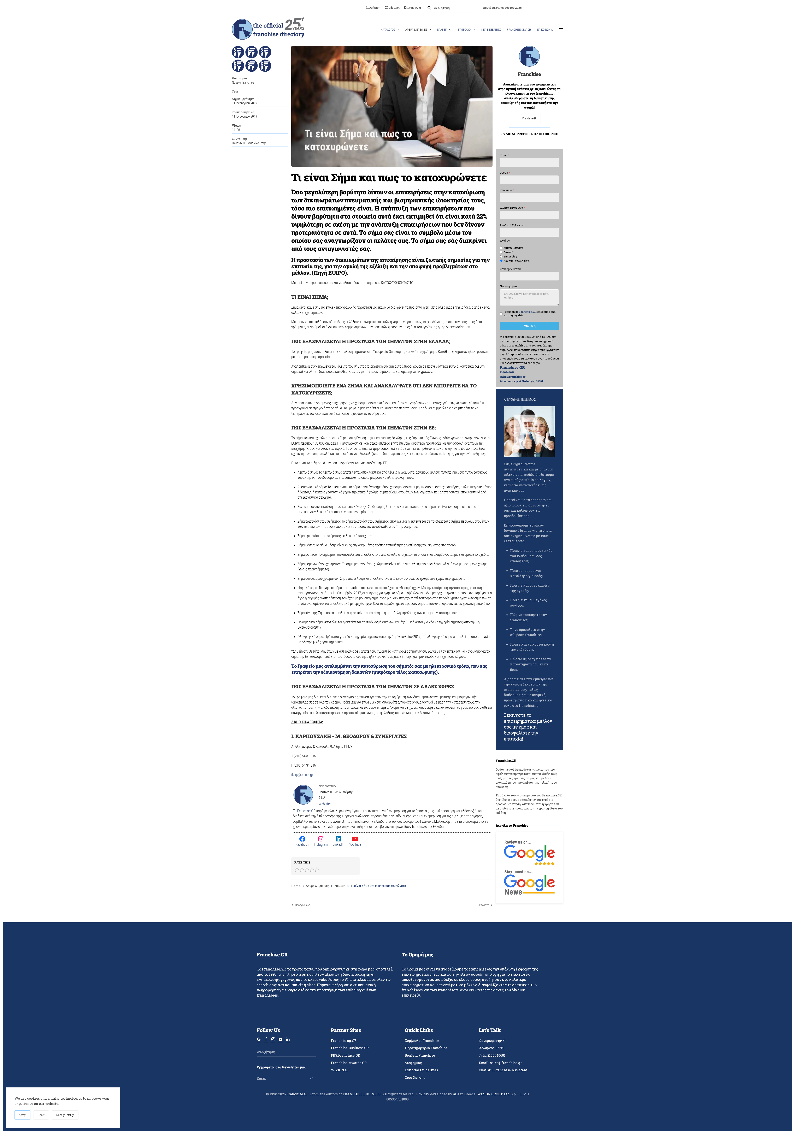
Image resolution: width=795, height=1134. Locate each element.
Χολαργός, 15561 (492, 1048)
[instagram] (273, 1041)
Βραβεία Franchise (420, 1055)
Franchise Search (519, 29)
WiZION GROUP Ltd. (493, 1094)
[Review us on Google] (529, 852)
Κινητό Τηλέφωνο (512, 207)
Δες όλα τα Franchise (512, 825)
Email (505, 155)
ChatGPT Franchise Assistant (503, 1070)
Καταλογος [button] (388, 29)
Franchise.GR (306, 811)
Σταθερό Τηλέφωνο (512, 225)
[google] (259, 1041)
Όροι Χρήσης (415, 1077)
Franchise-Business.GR (350, 1048)
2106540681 (507, 372)
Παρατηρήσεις (509, 286)
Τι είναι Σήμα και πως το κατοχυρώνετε (389, 177)
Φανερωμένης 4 (492, 1040)
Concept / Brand (510, 269)
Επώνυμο (507, 190)
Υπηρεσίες (510, 256)
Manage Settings (65, 1115)
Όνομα (505, 172)
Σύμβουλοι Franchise (422, 1040)
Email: (500, 1063)
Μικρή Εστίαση (513, 248)
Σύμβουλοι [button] (464, 29)
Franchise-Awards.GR (349, 1063)
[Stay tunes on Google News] (529, 882)
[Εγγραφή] (311, 1078)
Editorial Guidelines (421, 1070)
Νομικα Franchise (243, 82)
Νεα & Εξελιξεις (491, 29)
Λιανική (508, 252)
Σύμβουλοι (392, 8)
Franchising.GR (344, 1040)
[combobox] (452, 7)
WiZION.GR (340, 1070)
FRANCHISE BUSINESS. (362, 1094)
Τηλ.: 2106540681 (492, 1055)
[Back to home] (268, 30)
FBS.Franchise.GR (345, 1055)
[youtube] (280, 1041)
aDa (456, 1094)
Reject (41, 1115)
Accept (22, 1115)
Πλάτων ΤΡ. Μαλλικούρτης (249, 143)
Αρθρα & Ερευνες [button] (416, 29)
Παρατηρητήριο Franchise (426, 1048)
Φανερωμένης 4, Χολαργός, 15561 (521, 381)
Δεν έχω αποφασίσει (517, 261)
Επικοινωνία (412, 8)
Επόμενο (484, 905)
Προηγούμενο (302, 905)
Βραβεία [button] (442, 29)
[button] (561, 30)
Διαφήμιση (373, 8)
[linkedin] (288, 1041)
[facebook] (266, 1041)
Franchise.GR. (298, 1094)
